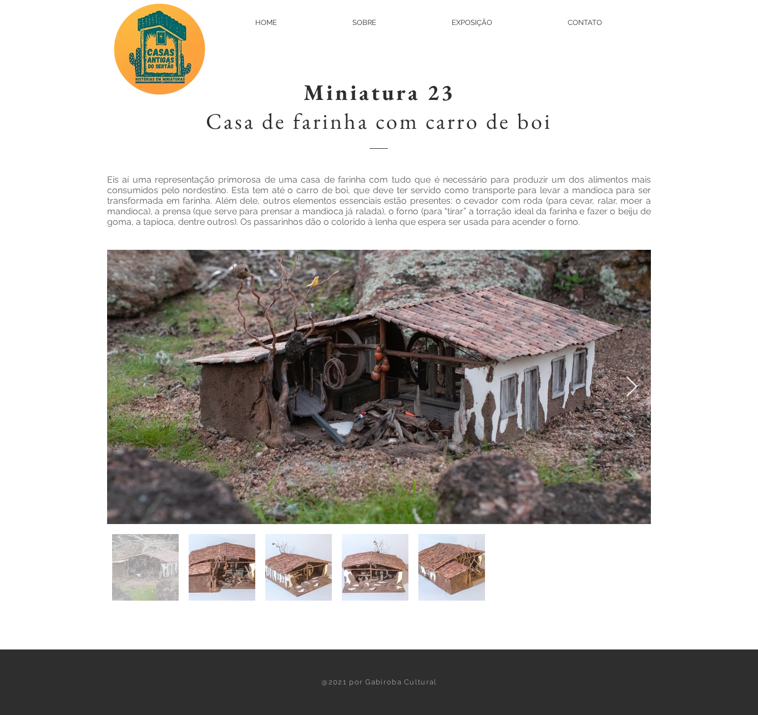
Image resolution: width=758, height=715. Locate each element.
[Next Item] (631, 387)
